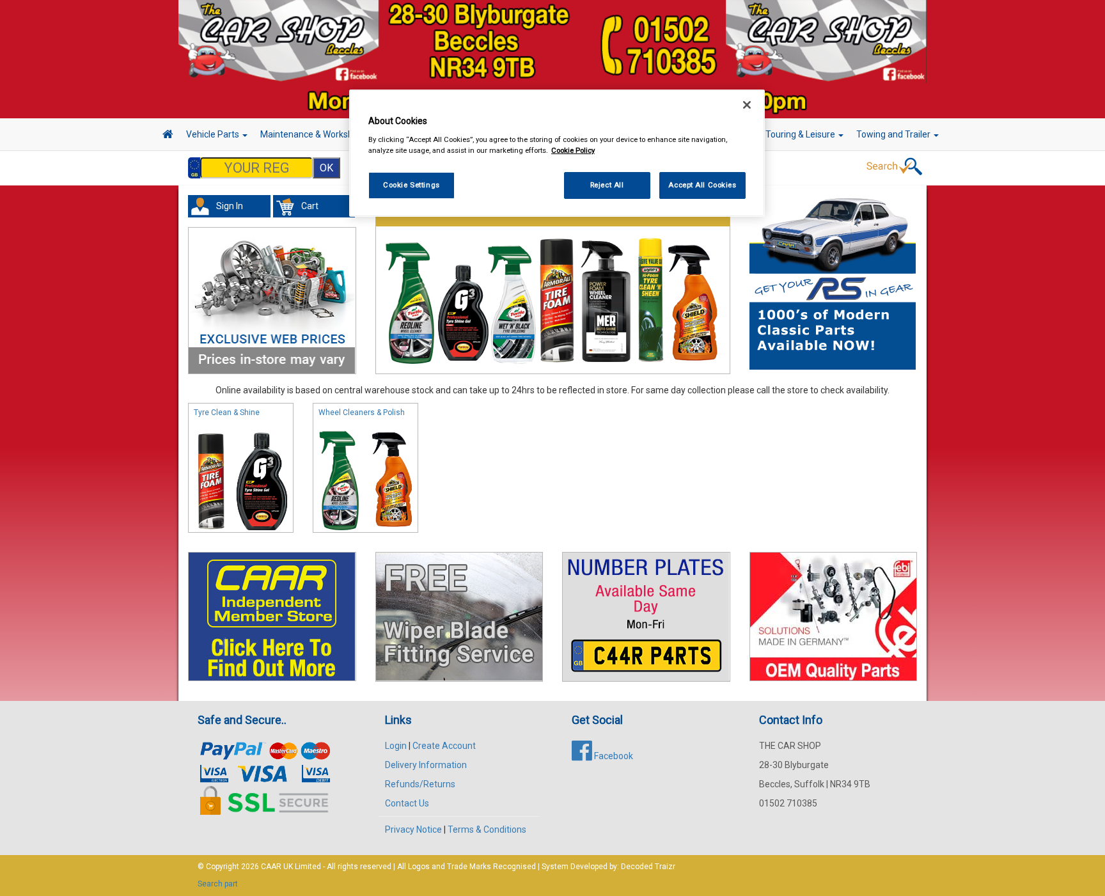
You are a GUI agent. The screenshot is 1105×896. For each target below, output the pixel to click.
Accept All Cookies (702, 184)
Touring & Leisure (801, 134)
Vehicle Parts (213, 134)
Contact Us (407, 803)
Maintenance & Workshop (312, 134)
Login (396, 746)
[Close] (747, 105)
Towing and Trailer (894, 134)
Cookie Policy (573, 150)
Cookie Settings (411, 184)
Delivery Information (426, 765)
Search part (218, 883)
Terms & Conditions (487, 829)
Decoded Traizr (648, 866)
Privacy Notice (413, 829)
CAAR (271, 866)
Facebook (612, 756)
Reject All (607, 184)
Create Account (444, 746)
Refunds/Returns (420, 784)
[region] (557, 153)
